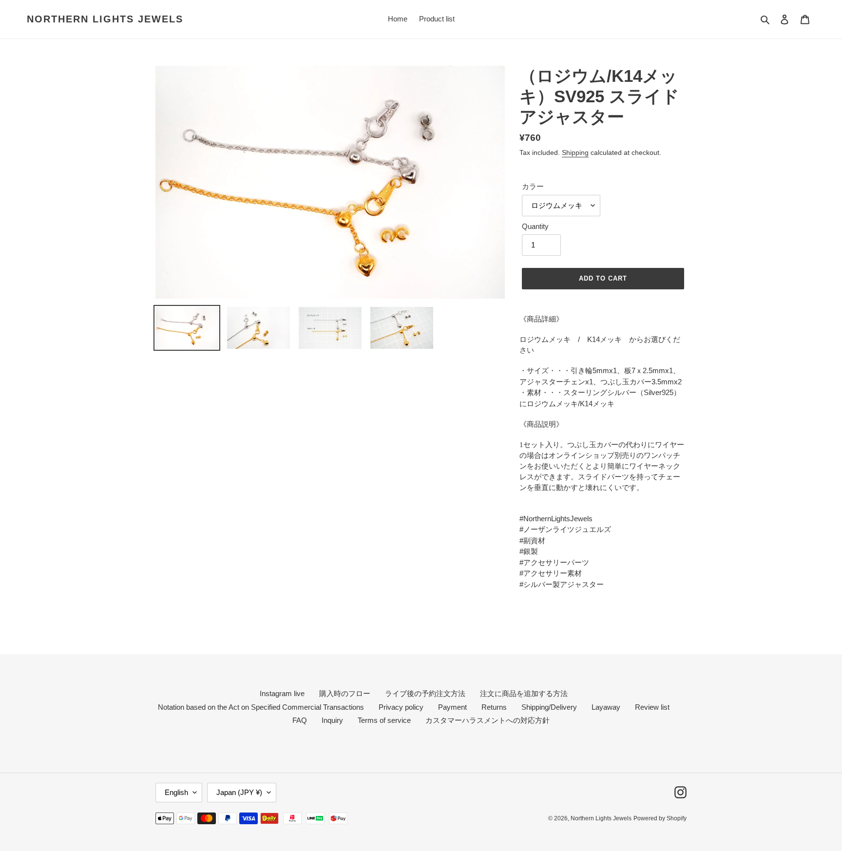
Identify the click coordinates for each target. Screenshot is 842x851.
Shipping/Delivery (549, 707)
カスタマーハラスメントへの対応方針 (487, 720)
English (176, 792)
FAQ (299, 720)
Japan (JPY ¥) (239, 792)
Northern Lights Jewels (105, 19)
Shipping (575, 152)
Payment (452, 707)
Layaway (606, 707)
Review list (652, 707)
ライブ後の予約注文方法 (425, 693)
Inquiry (332, 720)
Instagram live (282, 693)
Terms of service (384, 720)
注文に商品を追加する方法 (524, 693)
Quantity (535, 226)
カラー (533, 186)
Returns (494, 707)
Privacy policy (401, 707)
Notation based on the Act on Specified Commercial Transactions (261, 707)
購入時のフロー (344, 693)
